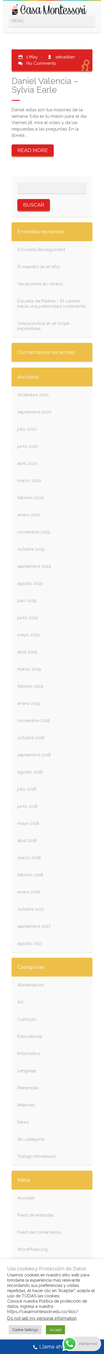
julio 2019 (26, 600)
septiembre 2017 (34, 926)
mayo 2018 (28, 823)
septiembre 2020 (34, 412)
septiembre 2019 (34, 566)
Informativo (28, 1053)
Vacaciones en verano (40, 283)
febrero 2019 (30, 686)
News (23, 1122)
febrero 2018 (30, 874)
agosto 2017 (29, 943)
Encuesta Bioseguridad (41, 249)
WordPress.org (32, 1249)
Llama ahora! (55, 1347)
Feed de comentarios (39, 1232)
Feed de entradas (35, 1215)
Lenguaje (26, 1070)
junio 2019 (27, 617)
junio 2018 (27, 806)
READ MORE (32, 150)
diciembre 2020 (33, 394)
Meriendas (27, 1087)
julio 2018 (26, 789)
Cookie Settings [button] (25, 1330)
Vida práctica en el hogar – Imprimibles (45, 326)
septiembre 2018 (34, 754)
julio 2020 (27, 429)
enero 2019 (28, 703)
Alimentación (30, 985)
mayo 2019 (28, 634)
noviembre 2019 (33, 532)
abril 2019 (27, 652)
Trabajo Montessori (36, 1156)
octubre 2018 (30, 737)
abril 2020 (27, 463)
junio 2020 (27, 446)
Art (20, 1002)
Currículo (26, 1019)
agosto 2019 (30, 583)
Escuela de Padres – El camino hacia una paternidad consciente (51, 303)
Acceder (26, 1198)
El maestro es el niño (38, 266)
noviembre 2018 (33, 720)
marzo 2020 (29, 480)
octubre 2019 (30, 549)
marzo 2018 (29, 857)
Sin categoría (30, 1139)
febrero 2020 (30, 497)
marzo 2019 (29, 669)
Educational (29, 1036)
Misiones (26, 1105)
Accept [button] (55, 1330)
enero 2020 (28, 514)
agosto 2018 (29, 772)
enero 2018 (28, 892)
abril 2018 (27, 840)
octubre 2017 (30, 909)
